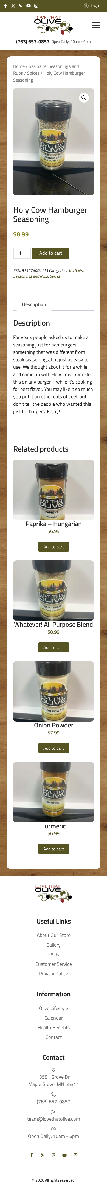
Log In (95, 5)
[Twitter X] (13, 6)
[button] (84, 98)
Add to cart (50, 253)
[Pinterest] (21, 6)
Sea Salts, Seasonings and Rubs (46, 69)
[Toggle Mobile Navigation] (96, 25)
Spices (33, 73)
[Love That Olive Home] (53, 25)
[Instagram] (36, 6)
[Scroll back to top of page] (96, 1181)
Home (19, 66)
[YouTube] (28, 6)
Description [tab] (34, 304)
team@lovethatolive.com (53, 1119)
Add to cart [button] (53, 546)
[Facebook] (5, 6)
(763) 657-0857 (32, 41)
